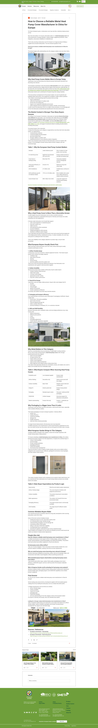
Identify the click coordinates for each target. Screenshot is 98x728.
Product (68, 701)
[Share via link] (36, 639)
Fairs (67, 706)
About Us (68, 712)
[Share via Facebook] (28, 639)
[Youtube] (80, 1)
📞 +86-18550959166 (54, 1)
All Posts (23, 10)
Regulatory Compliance (54, 10)
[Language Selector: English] (83, 1)
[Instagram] (31, 712)
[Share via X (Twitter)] (31, 639)
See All (74, 649)
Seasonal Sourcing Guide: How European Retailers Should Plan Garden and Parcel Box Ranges (66, 663)
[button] (23, 6)
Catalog (68, 710)
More (69, 10)
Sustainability (63, 10)
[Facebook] (29, 712)
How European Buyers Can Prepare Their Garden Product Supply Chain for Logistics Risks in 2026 (30, 663)
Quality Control (69, 703)
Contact (68, 708)
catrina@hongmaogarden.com (64, 1)
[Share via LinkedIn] (34, 639)
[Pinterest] (36, 712)
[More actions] (69, 18)
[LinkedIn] (77, 1)
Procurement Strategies (32, 10)
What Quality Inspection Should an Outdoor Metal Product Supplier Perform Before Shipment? (48, 663)
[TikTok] (34, 712)
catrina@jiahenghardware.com (58, 715)
